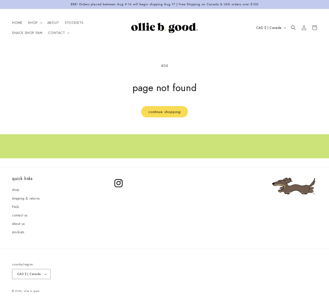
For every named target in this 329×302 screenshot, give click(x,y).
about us (18, 223)
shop (15, 189)
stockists (18, 232)
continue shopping (164, 111)
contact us (19, 215)
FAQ (15, 206)
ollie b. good (31, 291)
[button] (34, 23)
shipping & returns (26, 198)
